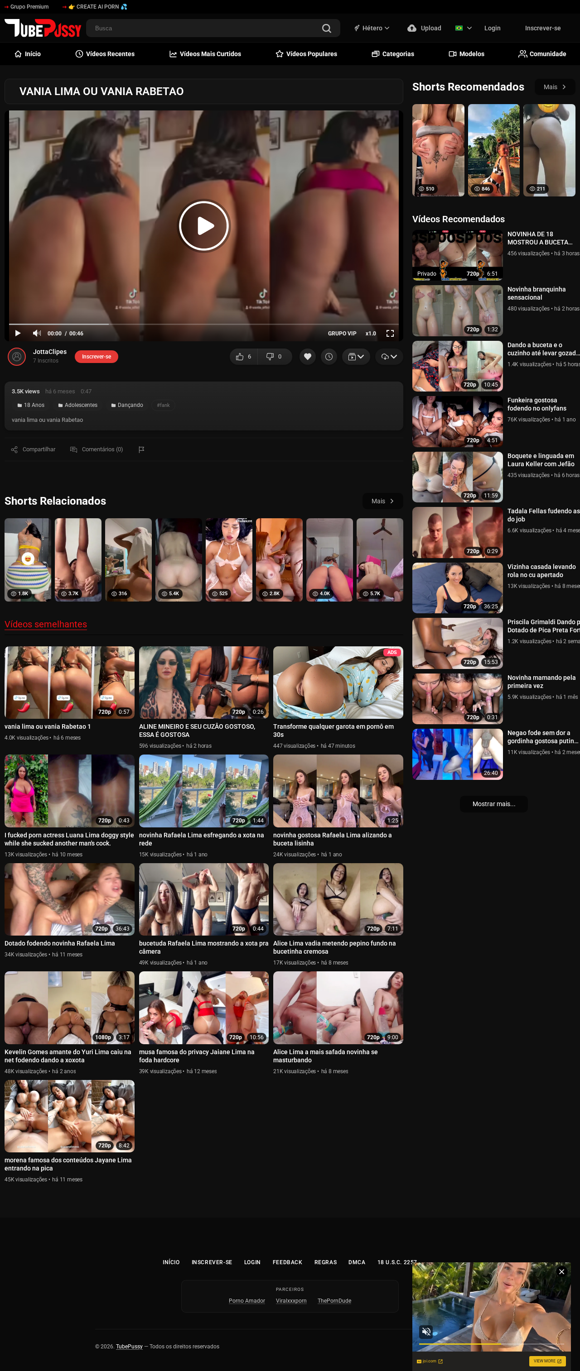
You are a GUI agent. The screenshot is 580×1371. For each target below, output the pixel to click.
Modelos (471, 53)
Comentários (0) (102, 449)
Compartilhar (39, 449)
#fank (163, 405)
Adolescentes (81, 405)
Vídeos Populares (311, 53)
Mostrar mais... (494, 803)
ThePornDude (334, 1301)
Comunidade (548, 53)
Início (171, 1262)
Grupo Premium (29, 7)
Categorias (398, 53)
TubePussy (129, 1346)
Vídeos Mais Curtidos (210, 53)
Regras (325, 1262)
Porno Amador (247, 1301)
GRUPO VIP (342, 333)
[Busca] (326, 29)
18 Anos (34, 405)
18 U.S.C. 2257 (397, 1262)
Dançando (130, 405)
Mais (378, 501)
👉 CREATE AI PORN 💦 (97, 7)
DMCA (356, 1262)
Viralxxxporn (291, 1301)
